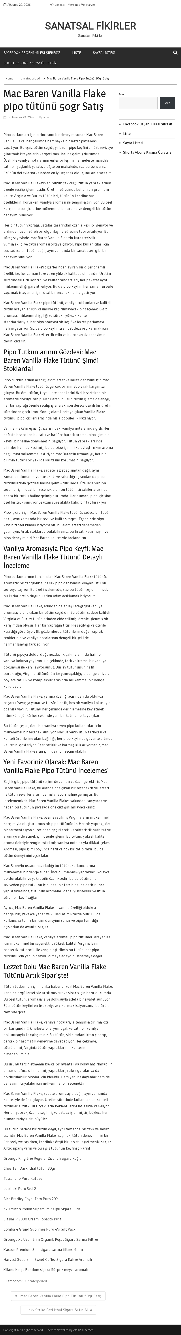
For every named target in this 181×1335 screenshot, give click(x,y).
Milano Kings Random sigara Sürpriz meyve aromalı (46, 1269)
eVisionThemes (83, 1330)
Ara (121, 94)
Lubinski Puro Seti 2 (20, 1188)
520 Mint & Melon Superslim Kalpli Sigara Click (42, 1209)
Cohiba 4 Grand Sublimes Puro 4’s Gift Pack (39, 1229)
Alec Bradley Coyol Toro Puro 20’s (31, 1198)
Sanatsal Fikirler (90, 26)
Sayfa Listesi (104, 52)
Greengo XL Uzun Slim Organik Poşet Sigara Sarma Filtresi (51, 1239)
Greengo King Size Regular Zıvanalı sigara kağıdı (43, 1158)
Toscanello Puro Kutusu (23, 1178)
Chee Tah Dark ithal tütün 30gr (30, 1168)
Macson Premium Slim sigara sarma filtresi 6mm (43, 1249)
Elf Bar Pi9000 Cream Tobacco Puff (32, 1219)
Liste (76, 52)
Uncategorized (36, 1281)
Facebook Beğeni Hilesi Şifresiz (32, 52)
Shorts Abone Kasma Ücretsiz (30, 63)
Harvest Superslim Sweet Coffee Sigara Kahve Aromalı (48, 1259)
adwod (47, 117)
